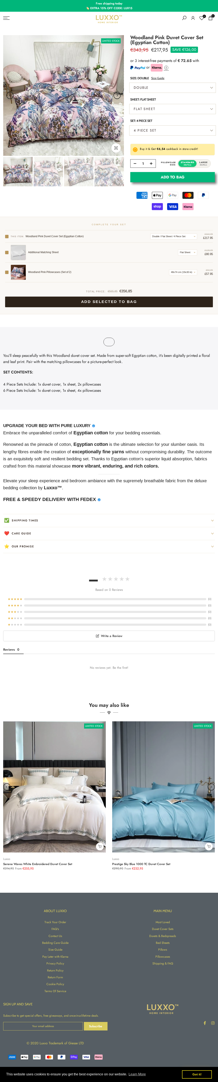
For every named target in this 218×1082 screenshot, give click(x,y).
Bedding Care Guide (55, 943)
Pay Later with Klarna (55, 956)
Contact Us (55, 936)
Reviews (11, 649)
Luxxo (6, 859)
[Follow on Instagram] (213, 1023)
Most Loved (163, 922)
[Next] (117, 95)
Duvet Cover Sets (163, 929)
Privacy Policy (55, 963)
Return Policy (55, 970)
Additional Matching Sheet (43, 252)
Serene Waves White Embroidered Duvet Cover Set (37, 864)
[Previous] (10, 95)
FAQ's (55, 929)
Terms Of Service (55, 991)
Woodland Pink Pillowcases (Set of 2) (49, 272)
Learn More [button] (137, 1074)
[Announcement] (109, 6)
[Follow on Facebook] (205, 1023)
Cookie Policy (55, 984)
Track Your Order (55, 922)
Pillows (162, 949)
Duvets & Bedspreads (162, 936)
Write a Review (111, 636)
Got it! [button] (197, 1074)
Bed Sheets (163, 943)
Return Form (55, 977)
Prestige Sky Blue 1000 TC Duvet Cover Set (141, 864)
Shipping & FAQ (162, 963)
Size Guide (157, 78)
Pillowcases (162, 956)
